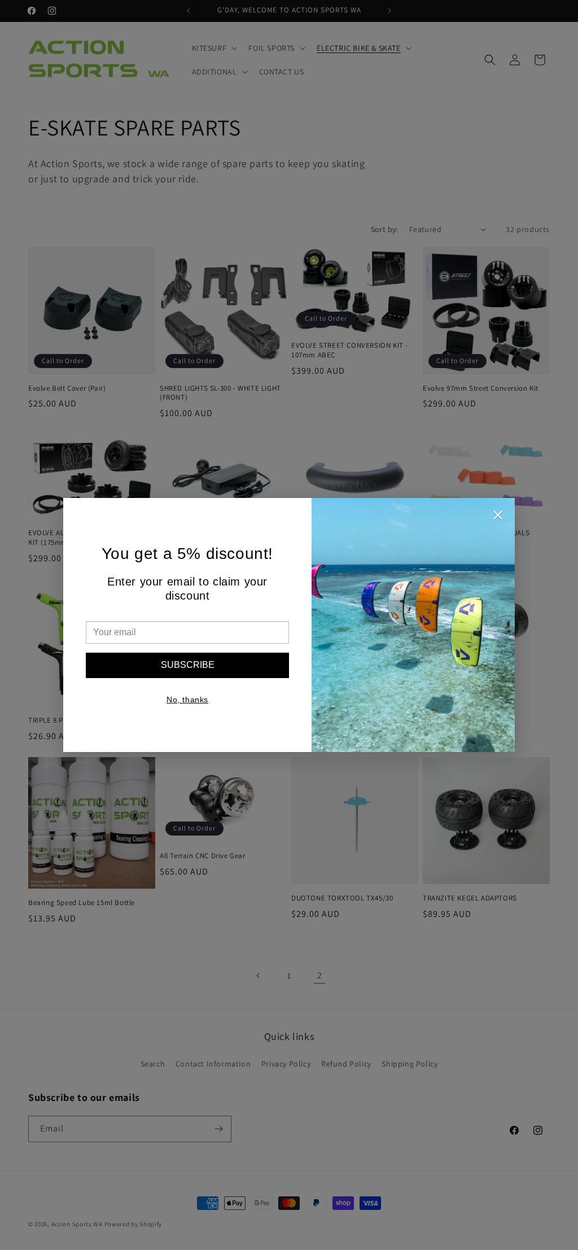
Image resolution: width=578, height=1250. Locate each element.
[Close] (497, 517)
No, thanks (187, 699)
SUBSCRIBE (187, 665)
